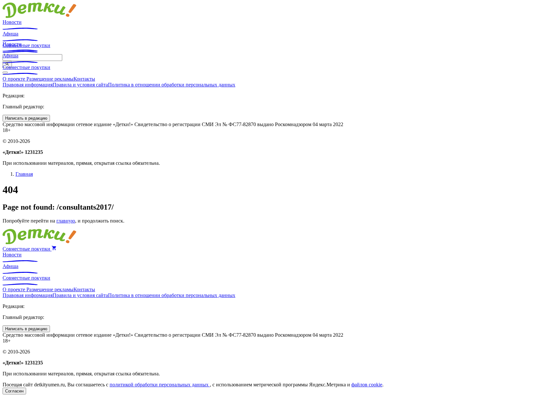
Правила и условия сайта (80, 84)
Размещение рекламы (49, 79)
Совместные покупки (26, 67)
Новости (12, 22)
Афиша (10, 33)
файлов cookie (366, 384)
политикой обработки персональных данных (160, 384)
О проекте (14, 79)
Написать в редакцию (26, 118)
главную (65, 220)
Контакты (84, 79)
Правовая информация (28, 84)
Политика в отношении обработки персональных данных (171, 84)
